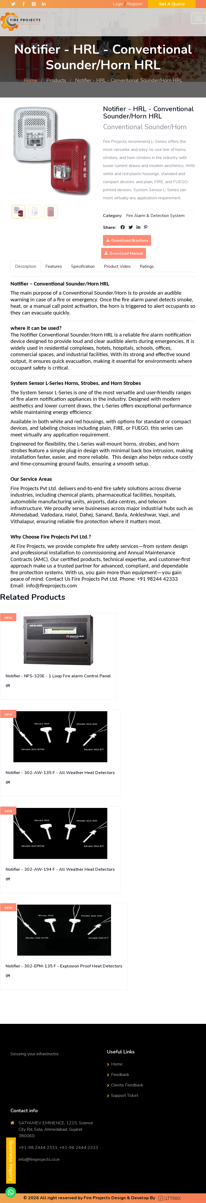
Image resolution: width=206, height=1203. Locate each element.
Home (30, 80)
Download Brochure (129, 240)
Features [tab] (53, 266)
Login (118, 4)
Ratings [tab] (147, 266)
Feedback (120, 1075)
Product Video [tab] (117, 266)
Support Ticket (124, 1096)
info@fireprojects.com (51, 586)
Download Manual (125, 253)
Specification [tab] (83, 266)
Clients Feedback (127, 1085)
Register (135, 4)
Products (56, 80)
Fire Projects (97, 1198)
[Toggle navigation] (198, 18)
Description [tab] (25, 266)
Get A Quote (172, 4)
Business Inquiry (11, 1160)
